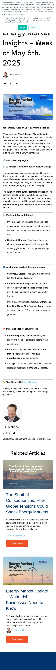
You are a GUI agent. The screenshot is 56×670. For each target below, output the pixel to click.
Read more (17, 543)
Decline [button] (33, 28)
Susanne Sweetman (15, 535)
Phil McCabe (16, 74)
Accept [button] (22, 28)
